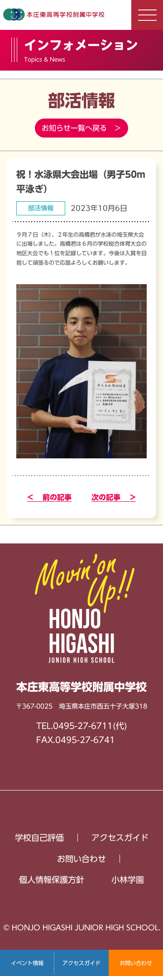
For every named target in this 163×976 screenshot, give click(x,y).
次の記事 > (113, 497)
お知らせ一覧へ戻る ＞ (81, 128)
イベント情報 (27, 963)
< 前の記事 (49, 497)
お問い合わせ (136, 963)
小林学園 (127, 880)
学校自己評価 (39, 837)
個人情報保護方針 (51, 880)
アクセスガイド (81, 963)
